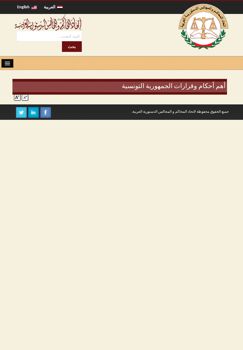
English (24, 7)
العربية (50, 7)
